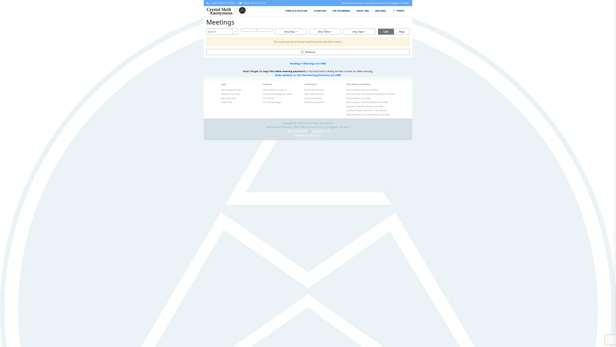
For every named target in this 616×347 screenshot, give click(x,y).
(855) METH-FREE (297, 131)
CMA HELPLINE (254, 3)
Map (402, 31)
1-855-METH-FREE (222, 3)
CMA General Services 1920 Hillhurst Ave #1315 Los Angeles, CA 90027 (375, 3)
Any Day (289, 31)
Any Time (324, 31)
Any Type (358, 31)
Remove (310, 52)
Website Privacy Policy (308, 135)
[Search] (235, 32)
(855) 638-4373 (320, 131)
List (386, 31)
